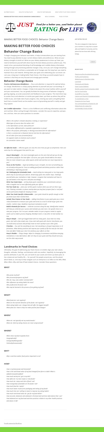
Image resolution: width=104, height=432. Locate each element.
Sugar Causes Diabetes (82, 86)
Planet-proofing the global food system (87, 74)
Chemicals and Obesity (82, 84)
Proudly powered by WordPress (13, 423)
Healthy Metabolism (44, 12)
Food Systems (63, 16)
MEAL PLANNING (50, 16)
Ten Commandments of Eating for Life (86, 104)
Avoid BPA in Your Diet (81, 94)
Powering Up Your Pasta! (82, 101)
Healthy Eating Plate (26, 12)
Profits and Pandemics (82, 77)
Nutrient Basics (9, 12)
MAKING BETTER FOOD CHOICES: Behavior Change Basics (22, 16)
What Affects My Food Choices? (65, 12)
